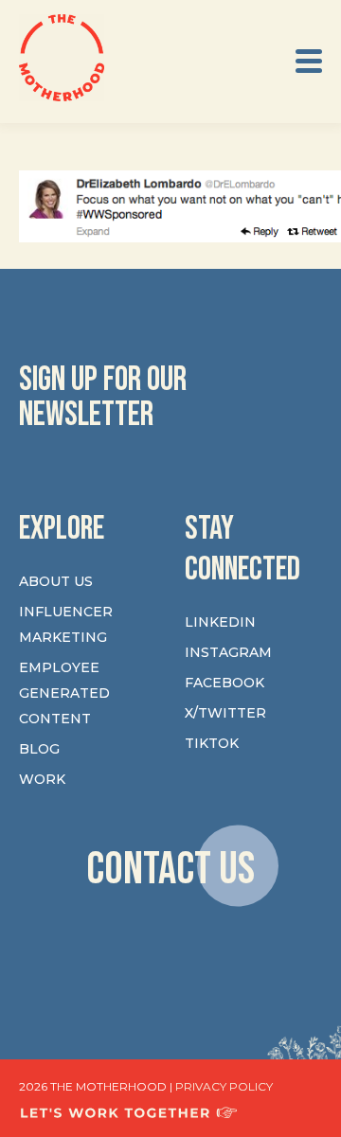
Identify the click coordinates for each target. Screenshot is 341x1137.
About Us (56, 581)
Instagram (228, 652)
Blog (39, 748)
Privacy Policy (224, 1086)
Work (42, 779)
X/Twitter (225, 712)
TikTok (212, 743)
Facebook (224, 682)
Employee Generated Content (64, 693)
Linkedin (220, 622)
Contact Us (170, 869)
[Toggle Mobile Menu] (309, 61)
